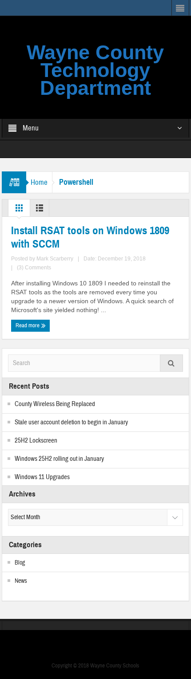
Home (39, 182)
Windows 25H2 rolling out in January (59, 459)
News (21, 581)
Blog (20, 563)
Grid (19, 210)
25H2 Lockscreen (36, 440)
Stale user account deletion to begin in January (71, 422)
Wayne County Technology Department (95, 70)
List (39, 210)
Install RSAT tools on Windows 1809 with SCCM (90, 237)
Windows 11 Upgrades (42, 477)
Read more (28, 325)
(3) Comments (34, 267)
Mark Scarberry (54, 259)
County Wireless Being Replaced (55, 404)
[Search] (171, 363)
